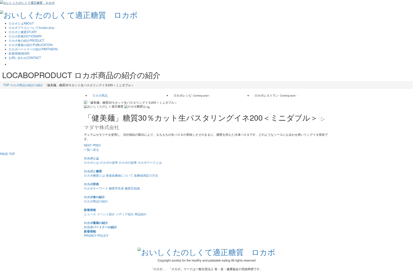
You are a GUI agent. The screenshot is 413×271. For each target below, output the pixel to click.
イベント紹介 (106, 214)
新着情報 (90, 210)
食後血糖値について (119, 175)
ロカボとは (91, 158)
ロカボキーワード (96, 188)
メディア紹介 (125, 214)
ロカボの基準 (109, 162)
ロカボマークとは (150, 162)
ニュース (90, 214)
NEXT (88, 145)
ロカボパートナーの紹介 (100, 227)
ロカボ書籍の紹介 (96, 222)
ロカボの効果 (128, 162)
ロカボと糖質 (93, 171)
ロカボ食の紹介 (94, 197)
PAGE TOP (7, 154)
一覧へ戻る (91, 149)
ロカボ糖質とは (94, 175)
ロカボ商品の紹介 (96, 201)
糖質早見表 (116, 188)
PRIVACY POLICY (96, 235)
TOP (6, 85)
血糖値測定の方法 (146, 175)
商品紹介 (141, 214)
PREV (97, 145)
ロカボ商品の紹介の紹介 (26, 85)
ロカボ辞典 (91, 184)
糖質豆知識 (132, 188)
